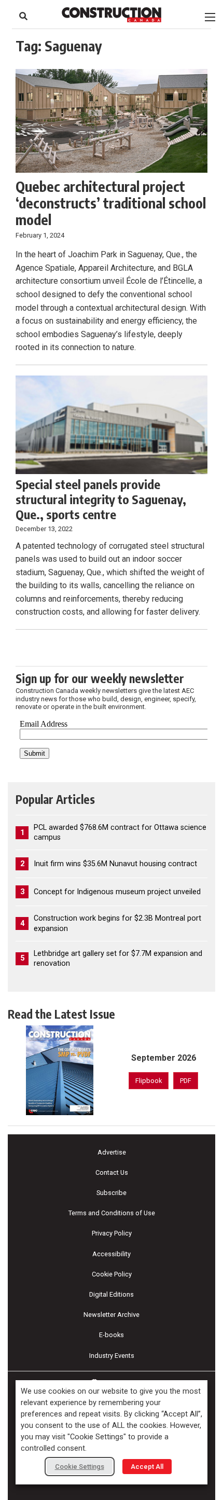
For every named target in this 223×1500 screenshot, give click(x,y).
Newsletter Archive (111, 1314)
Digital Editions (111, 1294)
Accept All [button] (147, 1466)
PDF (185, 1081)
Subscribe (111, 1193)
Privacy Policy (112, 1233)
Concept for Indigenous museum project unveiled (117, 891)
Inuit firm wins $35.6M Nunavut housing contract (115, 863)
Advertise (111, 1152)
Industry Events (111, 1355)
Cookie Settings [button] (79, 1466)
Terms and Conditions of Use (111, 1213)
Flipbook (148, 1081)
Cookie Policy (112, 1274)
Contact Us (111, 1172)
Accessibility (111, 1254)
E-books (111, 1335)
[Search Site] (23, 16)
